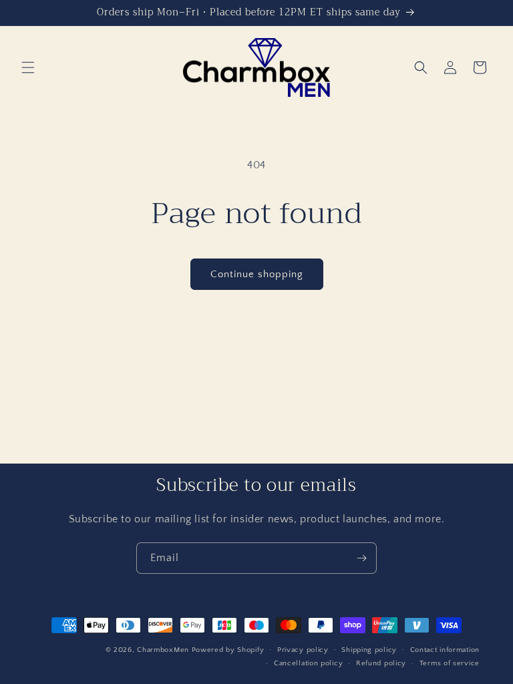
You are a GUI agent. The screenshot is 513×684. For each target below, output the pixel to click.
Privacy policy (303, 650)
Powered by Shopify (228, 650)
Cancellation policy (308, 663)
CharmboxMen (163, 650)
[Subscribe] (361, 558)
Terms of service (449, 663)
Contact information (445, 650)
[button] (28, 67)
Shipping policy (369, 650)
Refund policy (381, 663)
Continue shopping (256, 274)
